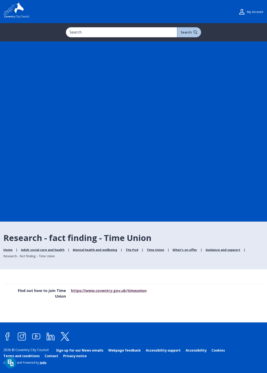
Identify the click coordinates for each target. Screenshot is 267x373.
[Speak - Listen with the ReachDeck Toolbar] (10, 362)
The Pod (132, 250)
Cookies (218, 350)
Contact (51, 356)
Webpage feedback (124, 350)
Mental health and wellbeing (95, 250)
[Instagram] (22, 336)
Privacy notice (75, 356)
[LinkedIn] (51, 336)
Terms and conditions (21, 356)
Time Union (155, 250)
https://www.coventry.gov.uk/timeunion (109, 290)
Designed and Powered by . (25, 362)
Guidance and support (222, 250)
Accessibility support (163, 350)
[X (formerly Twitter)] (65, 336)
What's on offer (185, 250)
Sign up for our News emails (79, 350)
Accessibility (196, 350)
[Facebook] (7, 336)
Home (8, 250)
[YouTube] (36, 336)
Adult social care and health (42, 250)
